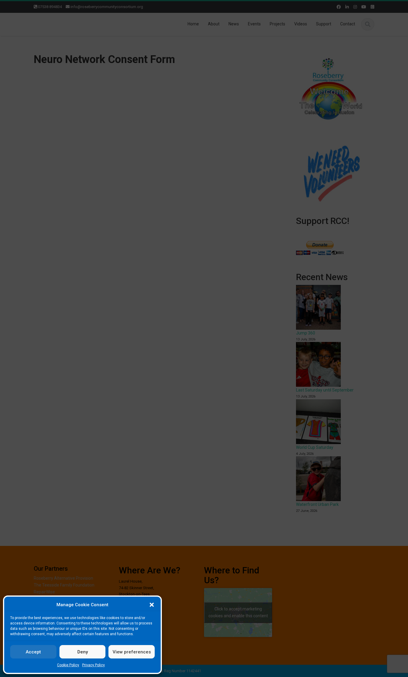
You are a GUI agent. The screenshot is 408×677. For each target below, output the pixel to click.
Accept (33, 652)
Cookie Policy (68, 665)
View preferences (132, 652)
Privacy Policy (93, 665)
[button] (152, 605)
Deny (82, 652)
